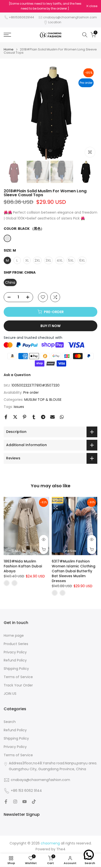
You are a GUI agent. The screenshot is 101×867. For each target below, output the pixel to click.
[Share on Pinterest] (24, 417)
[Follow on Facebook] (6, 802)
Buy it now (50, 325)
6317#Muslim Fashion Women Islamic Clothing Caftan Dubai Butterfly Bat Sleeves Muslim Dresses (73, 571)
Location (54, 22)
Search (10, 722)
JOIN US (10, 693)
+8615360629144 (21, 17)
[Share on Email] (52, 417)
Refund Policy (15, 660)
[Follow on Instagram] (15, 802)
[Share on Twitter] (15, 417)
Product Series (16, 644)
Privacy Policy (15, 652)
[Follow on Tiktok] (34, 802)
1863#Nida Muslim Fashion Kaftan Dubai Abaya (23, 566)
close (92, 6)
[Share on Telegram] (43, 417)
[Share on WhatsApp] (62, 417)
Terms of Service (18, 677)
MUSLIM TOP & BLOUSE (43, 399)
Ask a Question (17, 374)
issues (19, 406)
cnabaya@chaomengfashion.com (70, 17)
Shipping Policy (16, 668)
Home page (14, 635)
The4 (60, 849)
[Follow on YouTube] (24, 802)
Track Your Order (18, 685)
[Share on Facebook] (6, 417)
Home (8, 49)
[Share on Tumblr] (34, 417)
